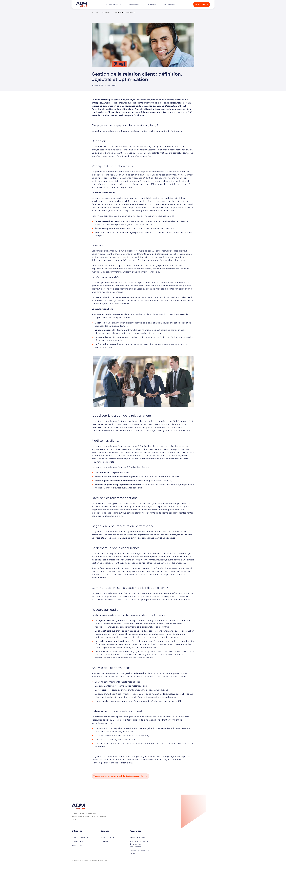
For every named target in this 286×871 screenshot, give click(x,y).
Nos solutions (134, 4)
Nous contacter (201, 4)
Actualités (151, 4)
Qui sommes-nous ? (113, 4)
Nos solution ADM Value (110, 720)
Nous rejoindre (169, 4)
